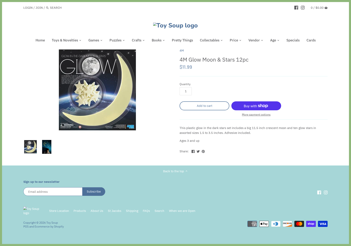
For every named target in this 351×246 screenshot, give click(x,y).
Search (159, 211)
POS (26, 226)
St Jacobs (114, 211)
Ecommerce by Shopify (49, 226)
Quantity (185, 84)
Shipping (132, 211)
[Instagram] (303, 7)
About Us (97, 211)
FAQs (146, 211)
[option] (30, 147)
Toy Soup (52, 222)
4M (182, 50)
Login (28, 8)
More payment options (256, 114)
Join (39, 8)
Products (80, 211)
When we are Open (182, 211)
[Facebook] (296, 7)
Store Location (59, 211)
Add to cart (204, 106)
